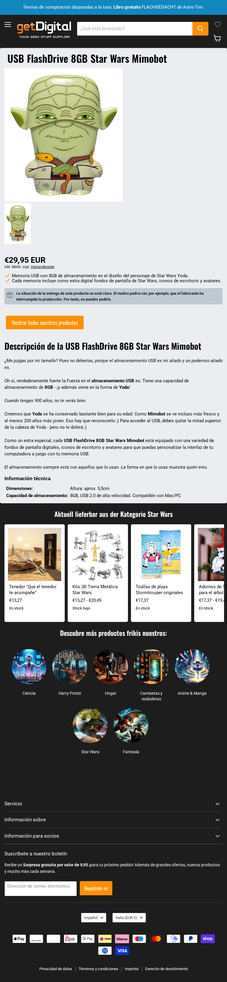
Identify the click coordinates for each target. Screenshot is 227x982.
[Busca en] (200, 29)
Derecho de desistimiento (166, 969)
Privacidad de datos (55, 969)
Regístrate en (96, 888)
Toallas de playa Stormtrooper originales (159, 589)
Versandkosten (43, 267)
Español (91, 917)
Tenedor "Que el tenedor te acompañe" (32, 589)
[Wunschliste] (218, 24)
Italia (126, 917)
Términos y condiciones (98, 969)
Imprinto (132, 969)
